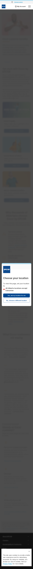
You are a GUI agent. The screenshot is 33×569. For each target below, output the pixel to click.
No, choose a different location (16, 300)
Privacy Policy (7, 564)
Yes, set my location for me (16, 295)
